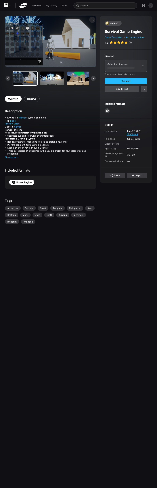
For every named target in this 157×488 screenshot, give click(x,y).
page (13, 120)
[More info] (133, 155)
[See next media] (93, 78)
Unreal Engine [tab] (24, 182)
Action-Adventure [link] (135, 37)
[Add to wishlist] (144, 89)
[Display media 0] (25, 78)
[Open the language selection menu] (143, 5)
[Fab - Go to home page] (23, 5)
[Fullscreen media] (92, 20)
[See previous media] (8, 78)
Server (17, 126)
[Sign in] (150, 5)
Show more (10, 157)
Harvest (23, 117)
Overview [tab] (13, 98)
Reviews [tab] (31, 98)
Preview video (12, 123)
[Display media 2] (79, 78)
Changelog (132, 134)
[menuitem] (37, 5)
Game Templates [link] (113, 37)
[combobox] (107, 5)
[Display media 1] (52, 78)
